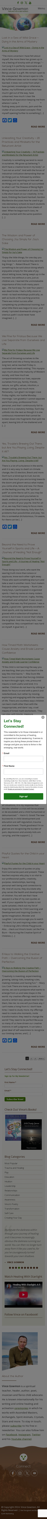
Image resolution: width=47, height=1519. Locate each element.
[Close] (43, 717)
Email (6, 753)
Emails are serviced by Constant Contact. (21, 789)
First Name (9, 766)
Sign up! (23, 796)
